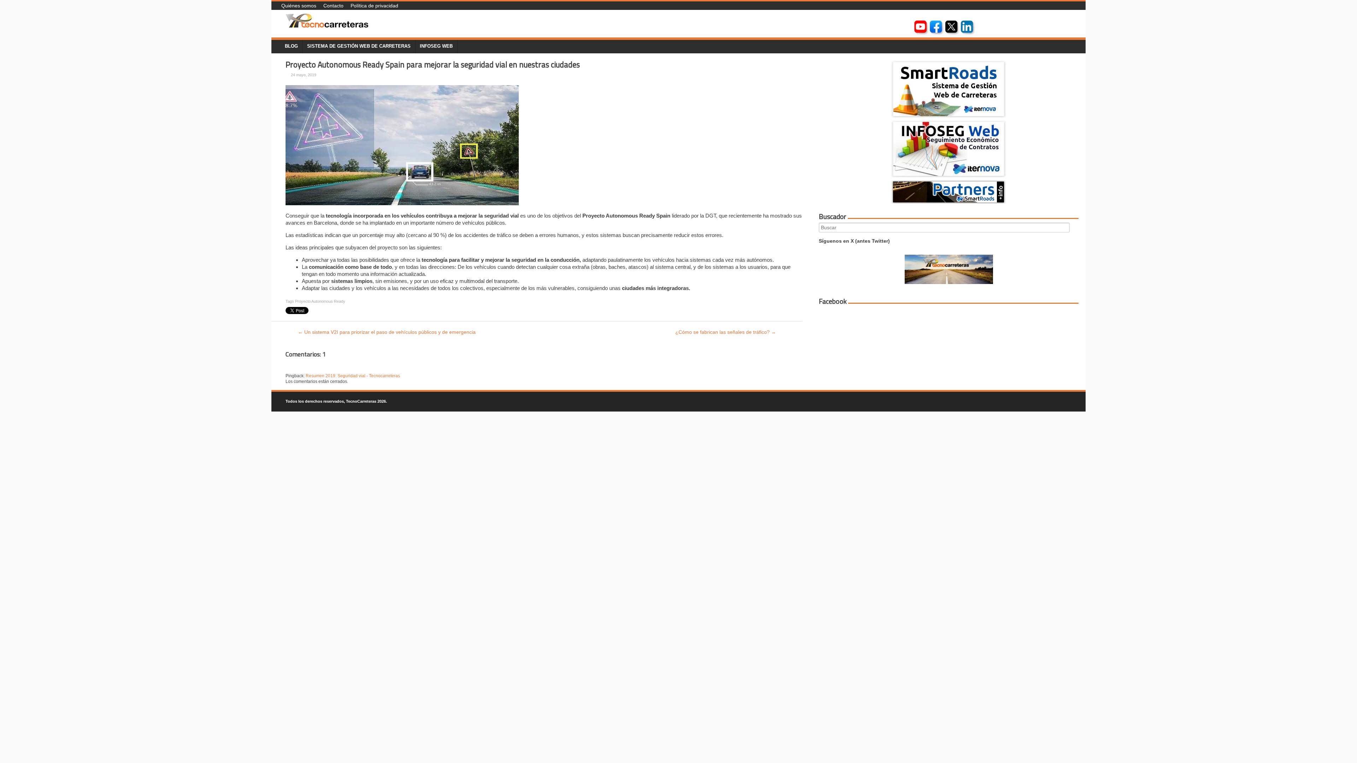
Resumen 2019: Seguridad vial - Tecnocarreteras (353, 375)
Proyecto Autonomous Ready (320, 301)
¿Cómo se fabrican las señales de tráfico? (725, 332)
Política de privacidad (374, 5)
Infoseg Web (436, 46)
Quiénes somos (298, 5)
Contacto (333, 5)
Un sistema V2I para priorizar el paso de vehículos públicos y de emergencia (387, 332)
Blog (291, 46)
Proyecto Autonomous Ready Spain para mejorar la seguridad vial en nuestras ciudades (433, 65)
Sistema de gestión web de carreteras (359, 46)
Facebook (833, 301)
